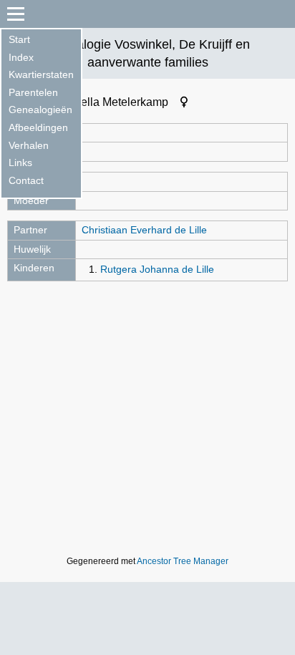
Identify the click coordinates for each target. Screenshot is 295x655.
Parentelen (33, 92)
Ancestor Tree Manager (182, 561)
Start (19, 39)
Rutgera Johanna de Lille (157, 269)
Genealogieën (40, 109)
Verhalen (29, 145)
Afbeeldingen (38, 127)
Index (21, 57)
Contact (26, 180)
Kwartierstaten (41, 74)
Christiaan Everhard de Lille (144, 230)
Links (20, 162)
